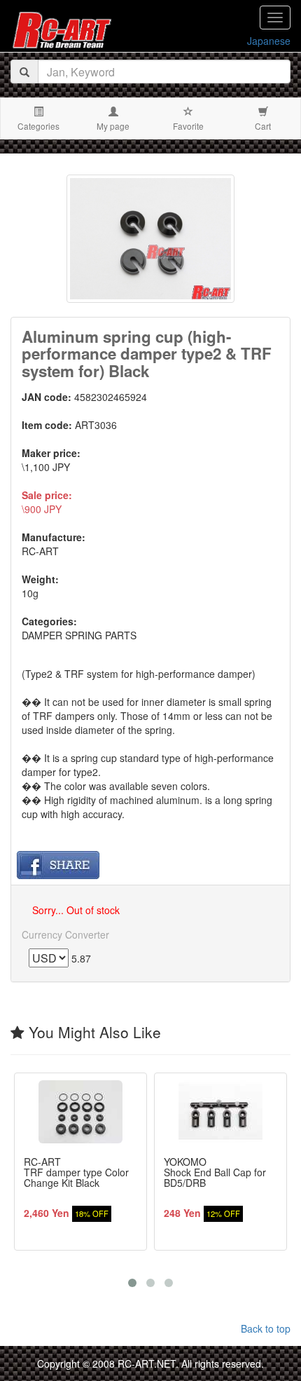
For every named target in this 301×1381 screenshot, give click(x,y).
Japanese (268, 41)
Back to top (265, 1328)
